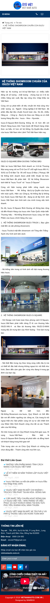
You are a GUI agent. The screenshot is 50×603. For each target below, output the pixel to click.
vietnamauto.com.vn (10, 553)
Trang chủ (8, 23)
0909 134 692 (18, 537)
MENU (7, 14)
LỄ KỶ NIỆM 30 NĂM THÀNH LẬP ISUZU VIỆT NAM (26, 474)
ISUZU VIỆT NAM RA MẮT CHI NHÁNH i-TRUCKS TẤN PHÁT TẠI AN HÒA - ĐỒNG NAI (25, 491)
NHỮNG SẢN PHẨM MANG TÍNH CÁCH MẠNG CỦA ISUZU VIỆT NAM (23, 465)
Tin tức (19, 23)
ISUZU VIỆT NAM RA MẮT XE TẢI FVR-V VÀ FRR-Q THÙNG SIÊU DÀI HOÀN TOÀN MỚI (25, 512)
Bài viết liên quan (11, 460)
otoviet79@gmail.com (17, 540)
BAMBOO (31, 600)
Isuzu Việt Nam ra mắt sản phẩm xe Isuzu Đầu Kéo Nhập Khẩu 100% (25, 482)
